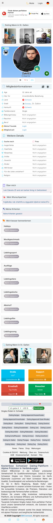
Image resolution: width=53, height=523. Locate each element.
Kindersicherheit (22, 455)
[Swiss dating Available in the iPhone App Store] (18, 459)
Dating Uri (46, 440)
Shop (27, 448)
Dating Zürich (42, 444)
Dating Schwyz (28, 436)
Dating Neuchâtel (11, 432)
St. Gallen (36, 103)
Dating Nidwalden (26, 432)
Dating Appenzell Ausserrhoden (32, 415)
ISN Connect (26, 516)
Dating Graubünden (21, 428)
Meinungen (36, 448)
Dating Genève (43, 423)
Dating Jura (34, 428)
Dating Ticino (35, 440)
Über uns (33, 452)
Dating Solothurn (42, 436)
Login (40, 3)
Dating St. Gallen (9, 440)
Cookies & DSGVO (10, 452)
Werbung (23, 452)
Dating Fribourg (30, 423)
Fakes (21, 448)
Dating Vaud (21, 444)
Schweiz (28, 100)
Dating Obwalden (41, 432)
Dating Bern (19, 423)
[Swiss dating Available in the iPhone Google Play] (35, 459)
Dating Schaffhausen (12, 436)
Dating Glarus (7, 428)
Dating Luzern (46, 428)
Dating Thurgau (23, 440)
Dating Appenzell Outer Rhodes (38, 419)
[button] (2, 3)
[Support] (43, 519)
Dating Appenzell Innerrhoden (14, 419)
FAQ (40, 455)
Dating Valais (10, 444)
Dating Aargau (14, 415)
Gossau (28, 104)
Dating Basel (8, 423)
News (14, 448)
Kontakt (34, 455)
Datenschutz (43, 452)
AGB (12, 455)
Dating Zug (32, 444)
